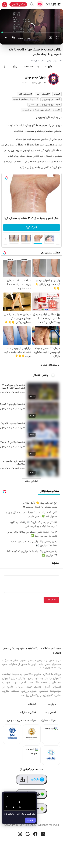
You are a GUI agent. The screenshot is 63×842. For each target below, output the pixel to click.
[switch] (55, 375)
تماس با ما (50, 712)
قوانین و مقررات (28, 712)
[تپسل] (6, 178)
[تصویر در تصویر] (50, 38)
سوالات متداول (48, 720)
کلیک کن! (31, 227)
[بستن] (7, 796)
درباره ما (52, 704)
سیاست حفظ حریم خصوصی (21, 720)
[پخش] (13, 807)
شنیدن (30, 820)
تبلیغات (32, 704)
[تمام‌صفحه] (57, 38)
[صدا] (20, 807)
